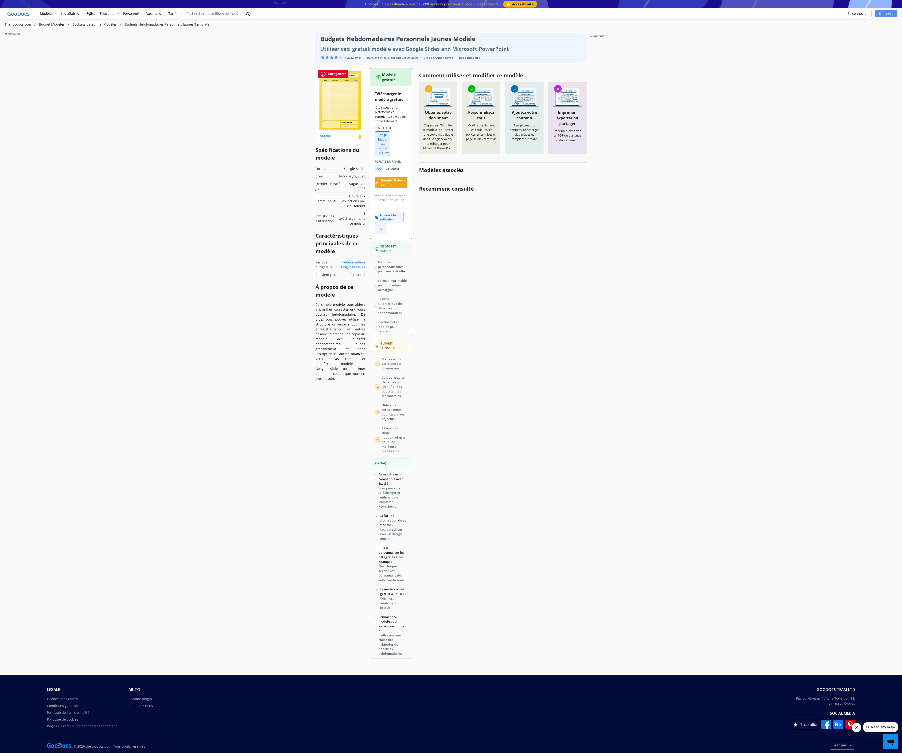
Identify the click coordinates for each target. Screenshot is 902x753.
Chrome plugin (140, 699)
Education (108, 13)
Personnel (131, 13)
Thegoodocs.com (18, 24)
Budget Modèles (52, 24)
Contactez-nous (140, 705)
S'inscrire (886, 13)
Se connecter (858, 13)
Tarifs (172, 13)
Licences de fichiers (62, 699)
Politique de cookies (62, 719)
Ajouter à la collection (388, 217)
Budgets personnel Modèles (95, 24)
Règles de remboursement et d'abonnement (82, 726)
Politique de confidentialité (68, 712)
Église (91, 13)
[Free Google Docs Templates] (19, 13)
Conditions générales (63, 705)
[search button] (248, 13)
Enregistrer (336, 73)
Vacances (153, 13)
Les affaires (70, 13)
